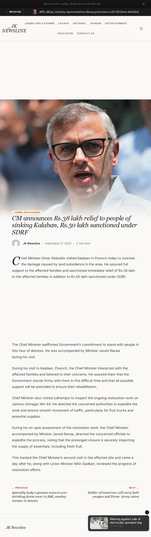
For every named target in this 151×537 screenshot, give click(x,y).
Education (65, 33)
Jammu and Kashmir (39, 23)
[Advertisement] (75, 70)
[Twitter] (143, 4)
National (80, 23)
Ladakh (63, 23)
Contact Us (86, 33)
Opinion (95, 23)
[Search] (9, 28)
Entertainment (116, 23)
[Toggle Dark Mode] (141, 28)
